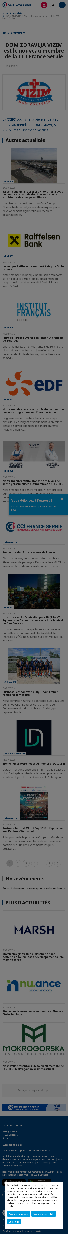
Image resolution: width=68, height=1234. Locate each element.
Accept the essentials (43, 1213)
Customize (14, 1221)
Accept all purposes (18, 1213)
